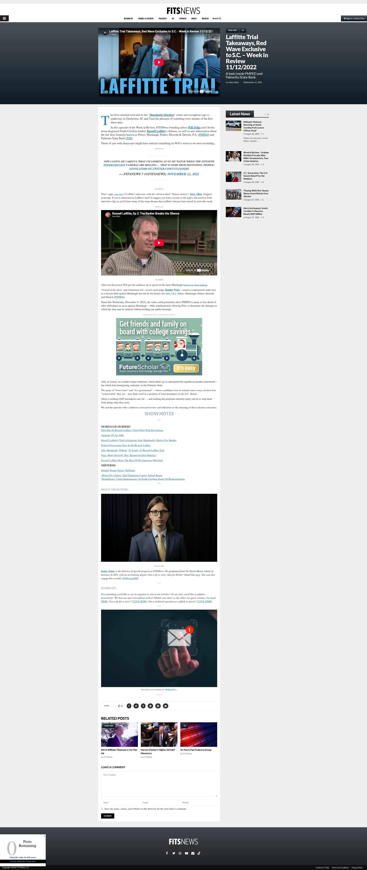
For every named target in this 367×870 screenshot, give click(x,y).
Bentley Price (172, 290)
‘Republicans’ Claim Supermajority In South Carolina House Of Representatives (143, 479)
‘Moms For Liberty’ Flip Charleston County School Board (131, 475)
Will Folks (194, 127)
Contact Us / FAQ (322, 868)
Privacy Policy (357, 868)
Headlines (232, 30)
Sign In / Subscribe (355, 18)
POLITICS (163, 18)
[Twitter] (175, 853)
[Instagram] (182, 853)
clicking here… (171, 689)
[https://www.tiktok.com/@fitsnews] (199, 853)
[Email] (194, 853)
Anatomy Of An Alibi (112, 435)
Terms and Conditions (340, 868)
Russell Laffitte (156, 131)
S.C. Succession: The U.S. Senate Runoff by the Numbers (255, 176)
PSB (129, 138)
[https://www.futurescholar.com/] (159, 374)
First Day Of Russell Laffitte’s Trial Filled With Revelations (132, 430)
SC (173, 18)
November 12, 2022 (183, 173)
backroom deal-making (195, 284)
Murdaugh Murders (162, 115)
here (198, 574)
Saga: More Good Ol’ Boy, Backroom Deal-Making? (128, 455)
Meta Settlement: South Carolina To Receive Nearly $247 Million (255, 211)
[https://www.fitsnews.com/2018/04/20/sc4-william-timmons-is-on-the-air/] (119, 734)
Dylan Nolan (234, 82)
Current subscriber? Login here (23, 861)
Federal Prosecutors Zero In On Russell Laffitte (125, 445)
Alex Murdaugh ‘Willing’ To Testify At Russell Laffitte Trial (132, 450)
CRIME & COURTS (146, 18)
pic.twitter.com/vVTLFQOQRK (168, 168)
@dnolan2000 (138, 168)
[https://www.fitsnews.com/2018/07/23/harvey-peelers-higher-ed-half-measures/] (159, 734)
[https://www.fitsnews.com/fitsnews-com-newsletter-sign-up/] (159, 648)
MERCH (205, 18)
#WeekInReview (114, 165)
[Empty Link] (265, 114)
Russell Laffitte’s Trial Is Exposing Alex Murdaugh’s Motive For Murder (138, 440)
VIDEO (194, 18)
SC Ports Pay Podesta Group (195, 749)
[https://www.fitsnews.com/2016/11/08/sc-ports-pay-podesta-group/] (198, 734)
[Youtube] (188, 853)
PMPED (203, 134)
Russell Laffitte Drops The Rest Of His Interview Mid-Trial (132, 460)
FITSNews (108, 757)
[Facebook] (169, 853)
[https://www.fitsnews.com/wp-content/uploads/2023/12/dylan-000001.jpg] (159, 528)
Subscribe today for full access (23, 857)
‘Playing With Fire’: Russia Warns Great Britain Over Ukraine (256, 193)
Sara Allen (196, 194)
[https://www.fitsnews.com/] (183, 10)
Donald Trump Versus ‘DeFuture (118, 470)
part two (118, 194)
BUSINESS (128, 18)
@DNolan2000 (130, 578)
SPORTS (182, 18)
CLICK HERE (139, 601)
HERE (104, 601)
